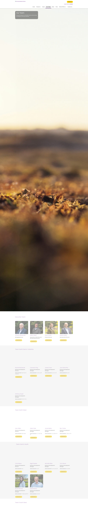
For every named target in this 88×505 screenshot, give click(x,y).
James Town (48, 368)
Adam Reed (33, 335)
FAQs (57, 7)
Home (34, 7)
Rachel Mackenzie (20, 368)
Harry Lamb (48, 335)
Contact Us (70, 7)
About (43, 7)
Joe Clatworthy (64, 368)
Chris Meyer (18, 463)
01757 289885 (69, 4)
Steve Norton (33, 489)
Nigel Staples (33, 463)
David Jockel (63, 335)
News (53, 7)
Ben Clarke (63, 428)
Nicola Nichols (19, 489)
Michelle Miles (48, 463)
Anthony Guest (19, 394)
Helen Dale (33, 428)
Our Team (48, 7)
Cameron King (34, 368)
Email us (70, 1)
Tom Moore (63, 463)
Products (38, 7)
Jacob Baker (48, 428)
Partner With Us (62, 7)
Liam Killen (18, 428)
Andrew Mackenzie (20, 335)
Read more (18, 340)
